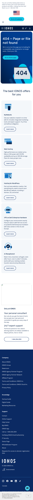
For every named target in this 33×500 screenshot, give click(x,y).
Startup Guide (6, 399)
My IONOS (5, 425)
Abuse (4, 448)
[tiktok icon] (20, 481)
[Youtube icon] (11, 481)
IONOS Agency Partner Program (12, 371)
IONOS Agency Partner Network (12, 375)
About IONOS (6, 362)
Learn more (10, 129)
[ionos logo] (9, 28)
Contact (4, 416)
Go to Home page (10, 57)
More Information (8, 497)
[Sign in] (30, 28)
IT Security (5, 438)
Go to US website (16, 19)
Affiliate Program (7, 378)
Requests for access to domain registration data (16, 452)
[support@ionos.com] (23, 28)
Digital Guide (6, 402)
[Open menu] (2, 28)
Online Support (7, 419)
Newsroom (5, 368)
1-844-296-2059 (16, 339)
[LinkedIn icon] (16, 481)
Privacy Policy (6, 388)
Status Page (6, 441)
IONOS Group (6, 365)
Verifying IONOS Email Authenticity (13, 435)
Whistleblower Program (9, 445)
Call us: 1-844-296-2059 (9, 432)
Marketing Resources (8, 405)
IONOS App (5, 429)
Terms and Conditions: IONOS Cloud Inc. (15, 384)
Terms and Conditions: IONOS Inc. (13, 381)
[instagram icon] (3, 481)
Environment (10, 469)
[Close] (3, 22)
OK (28, 495)
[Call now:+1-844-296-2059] (26, 28)
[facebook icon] (7, 481)
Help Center (6, 422)
